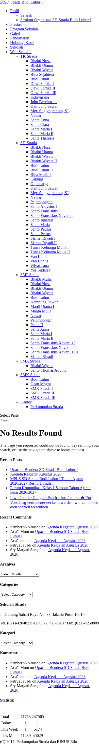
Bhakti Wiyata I (43, 156)
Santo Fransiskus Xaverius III (54, 352)
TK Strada (28, 56)
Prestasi (16, 24)
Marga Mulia (40, 311)
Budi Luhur (39, 79)
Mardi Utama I (42, 306)
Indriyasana (39, 97)
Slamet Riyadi (41, 356)
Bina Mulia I (40, 174)
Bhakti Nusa (40, 61)
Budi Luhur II (41, 170)
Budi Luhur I (41, 165)
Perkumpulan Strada (46, 406)
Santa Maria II (41, 133)
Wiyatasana (39, 265)
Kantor (25, 402)
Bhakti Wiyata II (43, 161)
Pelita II (36, 325)
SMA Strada (30, 361)
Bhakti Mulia (41, 279)
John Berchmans (43, 102)
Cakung (36, 179)
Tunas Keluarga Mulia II (50, 252)
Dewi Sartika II (42, 88)
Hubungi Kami (22, 42)
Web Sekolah (20, 52)
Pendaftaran (19, 38)
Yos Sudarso (40, 270)
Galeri (15, 33)
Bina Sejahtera (42, 74)
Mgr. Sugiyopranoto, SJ (49, 111)
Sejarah (26, 15)
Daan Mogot (40, 384)
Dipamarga (39, 184)
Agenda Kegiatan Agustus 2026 (35, 474)
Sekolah (16, 47)
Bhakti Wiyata (41, 70)
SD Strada (28, 143)
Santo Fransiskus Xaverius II (53, 347)
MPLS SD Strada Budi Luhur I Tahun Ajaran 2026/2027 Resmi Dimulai (46, 481)
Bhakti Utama (41, 65)
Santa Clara (39, 124)
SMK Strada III (42, 397)
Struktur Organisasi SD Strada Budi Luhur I (55, 20)
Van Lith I (38, 256)
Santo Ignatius (41, 220)
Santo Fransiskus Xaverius (51, 215)
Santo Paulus (40, 229)
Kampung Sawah (44, 106)
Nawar (35, 115)
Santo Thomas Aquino (48, 370)
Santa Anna (39, 120)
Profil (14, 11)
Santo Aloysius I (43, 206)
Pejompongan (41, 202)
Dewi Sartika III (43, 93)
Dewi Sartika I (42, 83)
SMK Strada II (42, 393)
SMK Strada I (41, 388)
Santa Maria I (41, 129)
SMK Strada (30, 375)
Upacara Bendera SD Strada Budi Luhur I (44, 469)
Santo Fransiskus (44, 211)
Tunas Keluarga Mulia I (49, 247)
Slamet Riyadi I (42, 238)
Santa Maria (40, 224)
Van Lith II (39, 261)
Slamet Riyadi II (43, 243)
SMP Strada (29, 275)
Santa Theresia (42, 138)
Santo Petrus (40, 234)
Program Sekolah (24, 29)
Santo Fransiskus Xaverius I (52, 343)
